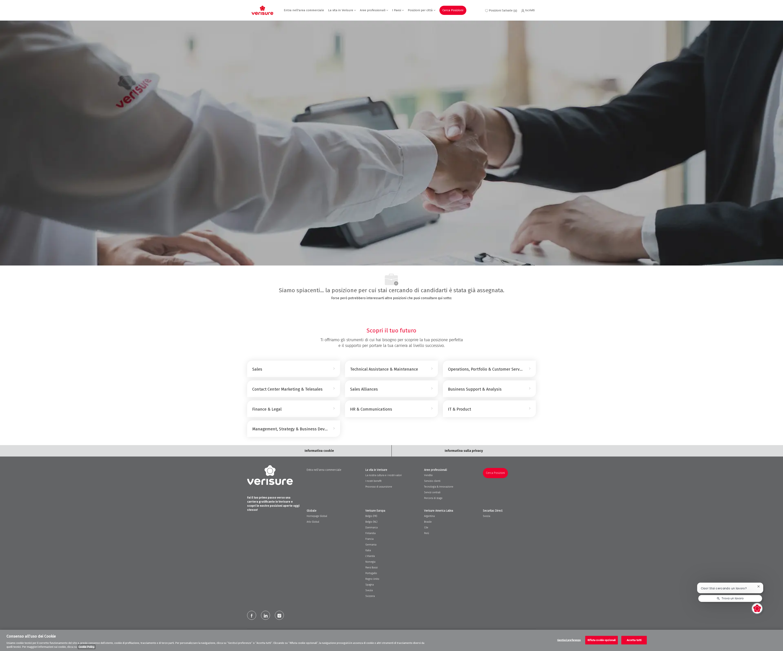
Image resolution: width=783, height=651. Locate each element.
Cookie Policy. (87, 646)
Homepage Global (317, 516)
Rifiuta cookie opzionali (601, 640)
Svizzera (370, 596)
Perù (426, 533)
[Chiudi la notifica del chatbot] (758, 586)
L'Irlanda (370, 556)
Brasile (428, 521)
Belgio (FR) (371, 516)
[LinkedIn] (265, 615)
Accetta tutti (634, 640)
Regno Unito (372, 579)
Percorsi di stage (433, 498)
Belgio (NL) (371, 521)
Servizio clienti (432, 481)
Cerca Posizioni (452, 10)
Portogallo (371, 573)
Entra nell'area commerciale (304, 10)
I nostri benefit (373, 481)
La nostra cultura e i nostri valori (383, 475)
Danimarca (371, 527)
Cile (426, 527)
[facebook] (251, 615)
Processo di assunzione (378, 486)
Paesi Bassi (371, 567)
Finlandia (370, 533)
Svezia (369, 590)
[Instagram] (279, 615)
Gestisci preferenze (569, 640)
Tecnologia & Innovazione (438, 486)
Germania (370, 544)
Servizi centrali (432, 492)
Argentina (429, 516)
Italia (368, 550)
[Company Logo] (262, 10)
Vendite (428, 475)
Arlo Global (313, 521)
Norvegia (370, 561)
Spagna (369, 584)
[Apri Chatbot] (757, 608)
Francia (369, 539)
